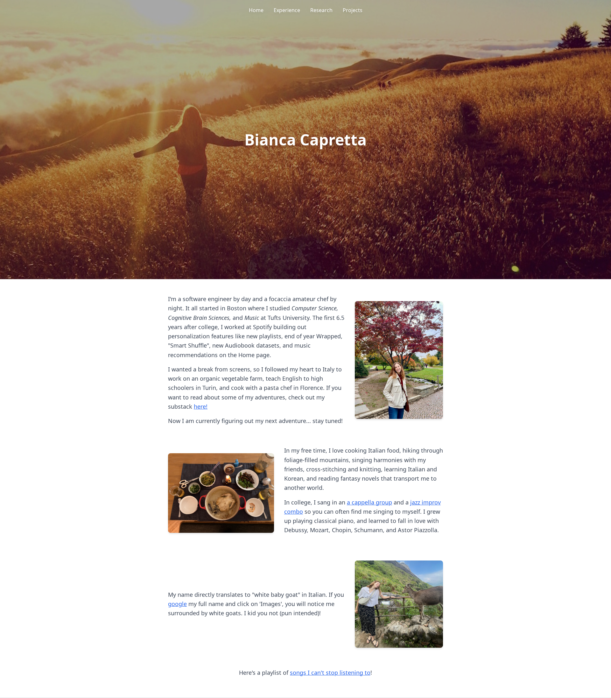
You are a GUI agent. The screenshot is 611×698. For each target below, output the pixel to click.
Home (256, 10)
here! (200, 406)
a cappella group (369, 502)
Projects (352, 10)
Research (321, 10)
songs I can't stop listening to (330, 672)
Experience (287, 10)
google (177, 604)
